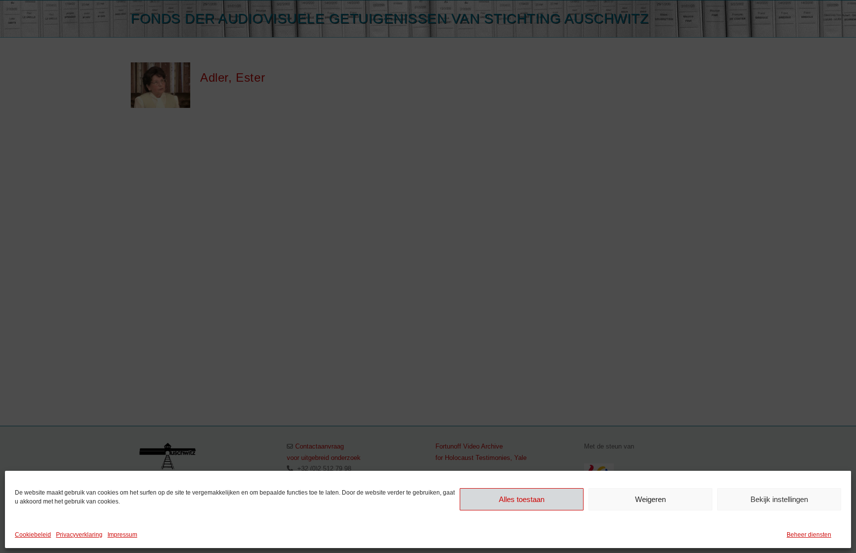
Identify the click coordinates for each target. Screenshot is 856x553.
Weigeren (650, 499)
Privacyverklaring (79, 534)
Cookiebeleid (33, 534)
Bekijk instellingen (779, 499)
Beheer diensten (809, 534)
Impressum (122, 534)
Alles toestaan (521, 499)
